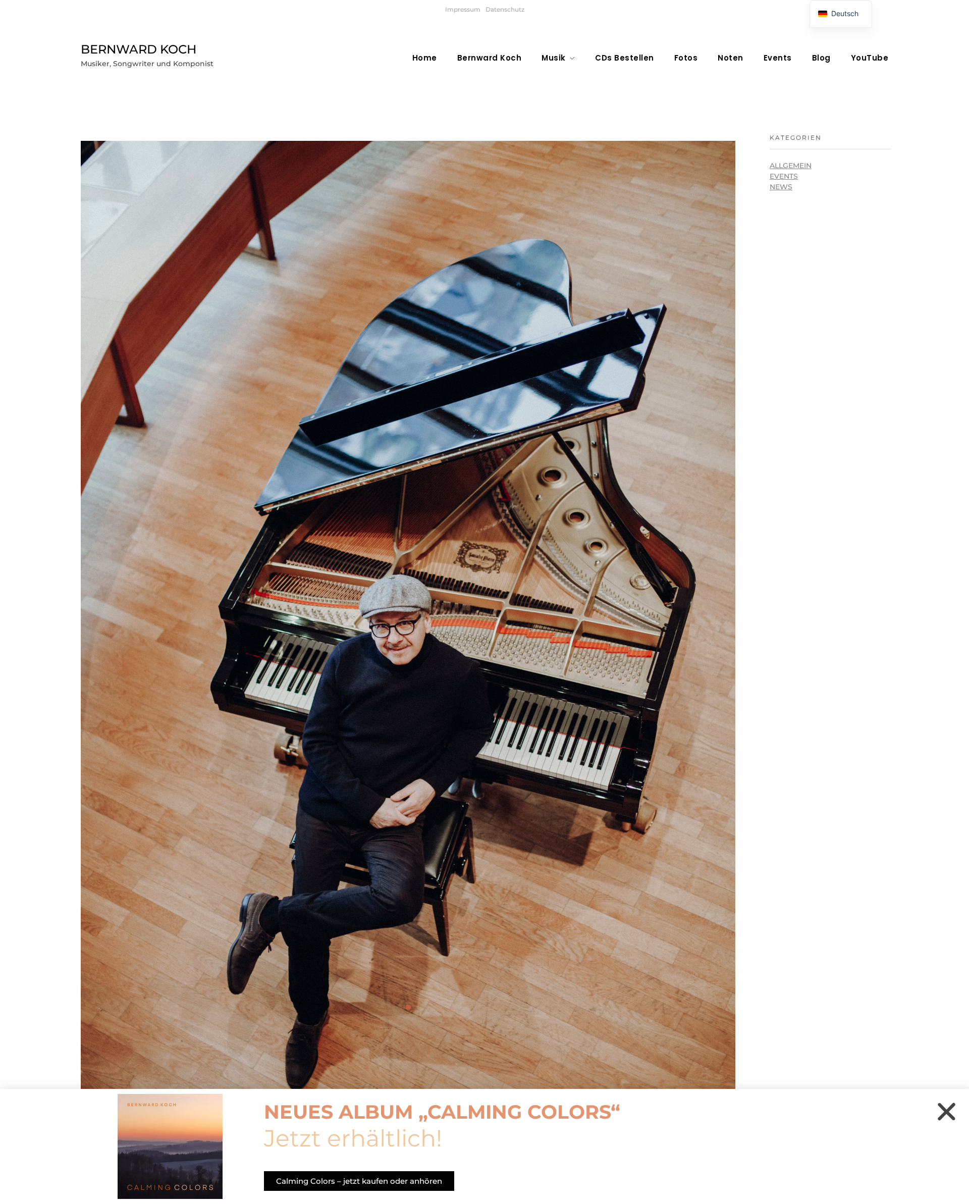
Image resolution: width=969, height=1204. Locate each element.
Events (784, 176)
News (781, 186)
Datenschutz (505, 9)
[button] (946, 1111)
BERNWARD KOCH (138, 49)
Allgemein (791, 165)
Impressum (462, 9)
